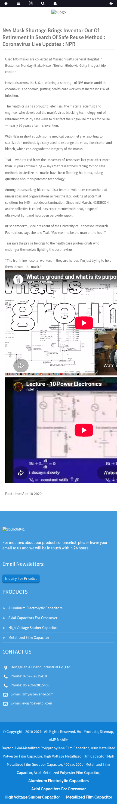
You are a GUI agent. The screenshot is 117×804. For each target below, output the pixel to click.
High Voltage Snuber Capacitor (33, 627)
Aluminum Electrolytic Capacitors (35, 607)
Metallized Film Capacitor (28, 637)
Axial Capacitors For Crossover (32, 617)
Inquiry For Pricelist (21, 578)
